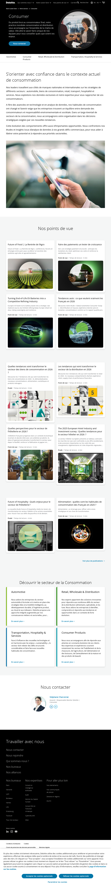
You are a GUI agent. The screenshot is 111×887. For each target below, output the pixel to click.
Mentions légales (44, 847)
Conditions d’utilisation (13, 844)
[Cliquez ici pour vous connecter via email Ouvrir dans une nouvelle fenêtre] (55, 706)
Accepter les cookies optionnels (39, 876)
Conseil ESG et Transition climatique (30, 808)
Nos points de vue (60, 3)
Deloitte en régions (53, 797)
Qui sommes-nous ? (25, 3)
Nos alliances (13, 772)
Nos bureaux (13, 766)
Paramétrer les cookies (57, 882)
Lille (7, 807)
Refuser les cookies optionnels (76, 876)
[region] (55, 868)
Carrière (74, 3)
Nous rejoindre (14, 755)
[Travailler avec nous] (103, 3)
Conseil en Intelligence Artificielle (29, 788)
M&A (27, 820)
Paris (7, 785)
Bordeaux (9, 798)
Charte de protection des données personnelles (21, 847)
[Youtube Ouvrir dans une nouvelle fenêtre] (16, 832)
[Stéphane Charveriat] (38, 704)
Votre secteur (24, 8)
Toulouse (9, 816)
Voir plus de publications (92, 561)
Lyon (7, 794)
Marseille (9, 790)
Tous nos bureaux (12, 820)
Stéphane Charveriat (59, 697)
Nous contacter (19, 43)
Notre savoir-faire (42, 3)
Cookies (26, 844)
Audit (27, 795)
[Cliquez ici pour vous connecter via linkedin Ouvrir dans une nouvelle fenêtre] (51, 706)
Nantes (8, 803)
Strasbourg (9, 811)
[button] (82, 2)
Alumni (49, 801)
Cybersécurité (30, 816)
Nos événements (52, 785)
